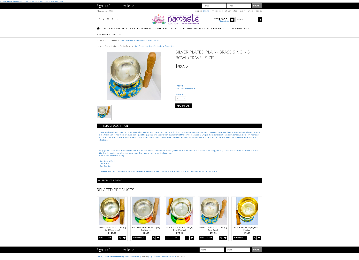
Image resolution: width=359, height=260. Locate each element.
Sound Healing (111, 40)
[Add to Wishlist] (124, 238)
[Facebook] (99, 19)
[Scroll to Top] (355, 256)
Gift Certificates (231, 11)
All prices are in (105, 11)
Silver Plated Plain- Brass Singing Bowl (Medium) (179, 228)
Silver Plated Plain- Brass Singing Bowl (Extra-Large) (112, 228)
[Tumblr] (117, 19)
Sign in (242, 11)
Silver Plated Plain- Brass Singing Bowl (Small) (213, 228)
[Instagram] (108, 19)
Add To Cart (105, 237)
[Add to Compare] (120, 238)
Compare (202, 11)
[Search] (260, 19)
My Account (216, 11)
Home (99, 40)
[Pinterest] (112, 19)
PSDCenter (181, 256)
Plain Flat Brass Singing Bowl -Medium (246, 228)
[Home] (98, 28)
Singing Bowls (125, 46)
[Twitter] (103, 19)
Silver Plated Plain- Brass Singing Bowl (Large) (146, 228)
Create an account (255, 11)
